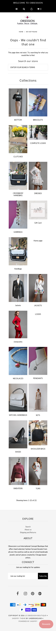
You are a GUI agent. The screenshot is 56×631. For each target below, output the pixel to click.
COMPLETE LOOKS (38, 143)
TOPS (38, 488)
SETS (38, 415)
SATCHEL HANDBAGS (18, 415)
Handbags (18, 269)
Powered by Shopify (28, 621)
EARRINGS (18, 232)
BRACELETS (38, 120)
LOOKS (38, 314)
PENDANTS (38, 378)
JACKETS (38, 305)
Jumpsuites (18, 342)
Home (21, 31)
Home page (38, 241)
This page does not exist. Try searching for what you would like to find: (28, 53)
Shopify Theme (19, 618)
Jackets (18, 305)
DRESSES (38, 193)
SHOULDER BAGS (38, 449)
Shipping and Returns (28, 532)
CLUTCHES (18, 156)
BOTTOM (18, 120)
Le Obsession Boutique (35, 615)
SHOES (18, 452)
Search (28, 527)
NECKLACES (18, 378)
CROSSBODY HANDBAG (18, 194)
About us (28, 529)
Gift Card (37, 223)
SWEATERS (18, 488)
